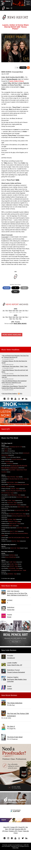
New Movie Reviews (9, 695)
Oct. (14, 318)
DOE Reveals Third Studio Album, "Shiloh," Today (14, 366)
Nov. (17, 318)
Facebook (6, 288)
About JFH (6, 827)
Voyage (9, 617)
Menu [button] (8, 8)
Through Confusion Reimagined (16, 672)
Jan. (4, 310)
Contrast (9, 688)
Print (15, 291)
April (14, 310)
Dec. (20, 318)
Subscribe (26, 831)
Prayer (20, 831)
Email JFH (22, 827)
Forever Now (10, 609)
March (10, 310)
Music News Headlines (10, 349)
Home (16, 833)
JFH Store (5, 831)
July (23, 310)
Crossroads (4, 237)
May (17, 310)
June (20, 310)
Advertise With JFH (20, 829)
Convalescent (11, 658)
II (7, 602)
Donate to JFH (13, 831)
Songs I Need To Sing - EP (14, 665)
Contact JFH (14, 827)
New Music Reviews (9, 586)
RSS (21, 393)
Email (24, 288)
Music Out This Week (9, 438)
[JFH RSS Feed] (28, 67)
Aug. (26, 310)
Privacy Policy (16, 847)
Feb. (7, 310)
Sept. (10, 318)
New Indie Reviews (8, 650)
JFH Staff (11, 829)
